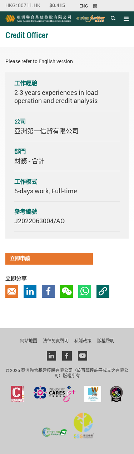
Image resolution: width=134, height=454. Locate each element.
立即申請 (20, 258)
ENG (83, 6)
